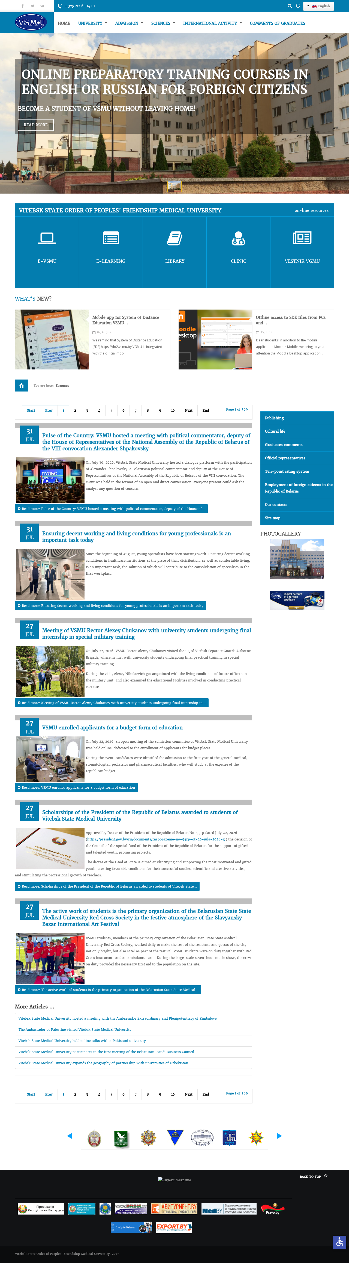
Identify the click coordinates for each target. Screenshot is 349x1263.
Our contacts (276, 504)
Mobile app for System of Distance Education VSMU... (125, 320)
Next (188, 410)
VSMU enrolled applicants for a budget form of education (112, 727)
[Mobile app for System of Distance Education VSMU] (52, 339)
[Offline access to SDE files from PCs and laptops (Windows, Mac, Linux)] (215, 339)
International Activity (210, 23)
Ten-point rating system (287, 471)
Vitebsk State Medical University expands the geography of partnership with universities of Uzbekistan (103, 1063)
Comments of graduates (277, 23)
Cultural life (275, 431)
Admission (127, 23)
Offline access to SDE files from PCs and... (291, 320)
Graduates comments (284, 444)
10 (173, 410)
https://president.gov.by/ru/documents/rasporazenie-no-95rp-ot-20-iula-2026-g (156, 839)
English (323, 6)
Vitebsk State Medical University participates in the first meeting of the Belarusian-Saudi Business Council (106, 1052)
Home (64, 23)
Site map (272, 518)
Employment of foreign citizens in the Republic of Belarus (299, 488)
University (91, 23)
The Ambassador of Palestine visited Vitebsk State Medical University (75, 1029)
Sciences (161, 23)
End (206, 410)
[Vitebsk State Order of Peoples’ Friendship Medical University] (34, 22)
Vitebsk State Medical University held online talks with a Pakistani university (82, 1041)
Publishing (274, 418)
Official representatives (285, 458)
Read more (36, 125)
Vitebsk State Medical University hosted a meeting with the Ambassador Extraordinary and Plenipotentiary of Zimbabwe (117, 1018)
